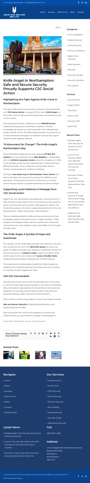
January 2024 (74, 121)
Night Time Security (73, 57)
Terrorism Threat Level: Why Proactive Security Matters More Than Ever (76, 181)
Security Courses (75, 75)
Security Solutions (38, 321)
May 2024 (72, 110)
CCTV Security (54, 391)
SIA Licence (73, 86)
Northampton (19, 321)
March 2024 (73, 116)
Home (7, 381)
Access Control (54, 381)
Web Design (7, 478)
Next (58, 28)
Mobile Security (55, 412)
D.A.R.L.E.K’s (53, 386)
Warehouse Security (57, 423)
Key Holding (53, 407)
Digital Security (75, 40)
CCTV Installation (75, 35)
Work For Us (10, 396)
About (7, 386)
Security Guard (54, 418)
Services (8, 391)
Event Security (54, 396)
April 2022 (72, 126)
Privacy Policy (11, 412)
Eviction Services (55, 402)
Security (28, 321)
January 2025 (74, 100)
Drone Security (74, 45)
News (7, 402)
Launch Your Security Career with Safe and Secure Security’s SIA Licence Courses (22, 445)
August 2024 (74, 105)
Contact (8, 407)
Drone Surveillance (76, 51)
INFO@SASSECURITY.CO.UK (35, 2)
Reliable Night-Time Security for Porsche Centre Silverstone (23, 434)
